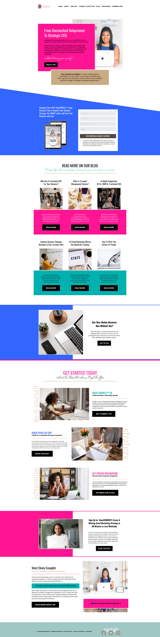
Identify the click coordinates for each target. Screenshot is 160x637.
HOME (60, 6)
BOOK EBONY (106, 6)
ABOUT (66, 6)
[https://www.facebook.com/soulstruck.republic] (103, 633)
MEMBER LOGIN (117, 6)
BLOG (98, 6)
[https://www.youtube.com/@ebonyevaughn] (111, 633)
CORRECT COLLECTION (87, 6)
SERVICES (74, 6)
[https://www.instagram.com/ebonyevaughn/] (118, 633)
